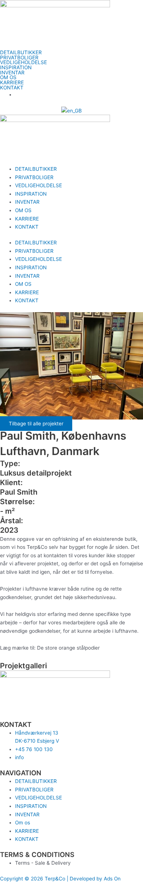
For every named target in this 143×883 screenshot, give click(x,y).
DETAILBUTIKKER (21, 52)
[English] (71, 110)
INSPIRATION (16, 67)
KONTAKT (11, 87)
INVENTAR (12, 72)
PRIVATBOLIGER (19, 57)
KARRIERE (12, 82)
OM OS (8, 77)
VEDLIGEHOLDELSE (23, 62)
